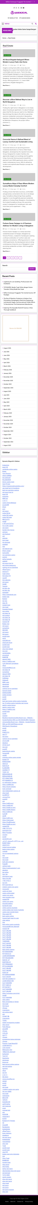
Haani (6, 65)
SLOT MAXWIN (7, 983)
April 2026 (7, 362)
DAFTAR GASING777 (8, 979)
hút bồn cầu (6, 588)
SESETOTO (5, 845)
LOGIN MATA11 (7, 1045)
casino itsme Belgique (9, 503)
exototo (4, 557)
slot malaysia (6, 1106)
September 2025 (8, 388)
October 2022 (7, 438)
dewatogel (5, 684)
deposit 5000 (6, 659)
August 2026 (7, 348)
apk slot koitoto (7, 1066)
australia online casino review (11, 757)
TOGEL (4, 1020)
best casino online (8, 916)
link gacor (5, 634)
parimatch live (6, 830)
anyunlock (5, 655)
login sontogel (6, 789)
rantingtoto (5, 1096)
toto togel (5, 607)
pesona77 (5, 571)
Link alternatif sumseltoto (10, 663)
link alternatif (6, 478)
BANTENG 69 (6, 962)
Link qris (5, 1033)
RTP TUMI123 (6, 985)
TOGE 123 (5, 772)
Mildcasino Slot (7, 1050)
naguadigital (6, 1141)
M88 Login (5, 682)
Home (7, 1201)
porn (3, 509)
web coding (6, 999)
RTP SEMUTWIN (7, 778)
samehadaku (6, 653)
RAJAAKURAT (6, 480)
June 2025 (7, 398)
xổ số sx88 (5, 741)
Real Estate (7, 55)
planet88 (5, 1029)
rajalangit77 (6, 1116)
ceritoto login (6, 866)
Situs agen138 (6, 914)
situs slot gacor (7, 1179)
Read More (6, 85)
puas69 (4, 749)
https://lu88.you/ (7, 818)
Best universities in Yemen (10, 1002)
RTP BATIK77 (6, 987)
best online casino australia (11, 924)
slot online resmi (7, 1012)
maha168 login (7, 517)
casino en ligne (7, 891)
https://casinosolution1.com (11, 868)
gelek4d (4, 561)
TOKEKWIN (5, 941)
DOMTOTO (5, 732)
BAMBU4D (5, 1160)
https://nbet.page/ (8, 820)
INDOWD (5, 630)
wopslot (4, 716)
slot (3, 536)
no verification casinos (9, 782)
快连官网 (5, 1114)
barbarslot (5, 1054)
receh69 (4, 799)
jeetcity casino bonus (9, 705)
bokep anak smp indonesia (10, 1154)
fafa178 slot (6, 484)
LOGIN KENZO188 (8, 981)
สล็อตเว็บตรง (6, 569)
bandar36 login (7, 906)
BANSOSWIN (6, 761)
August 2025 (7, 391)
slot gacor (5, 511)
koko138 (5, 467)
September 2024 (8, 431)
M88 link (5, 498)
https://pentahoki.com (9, 594)
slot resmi (5, 528)
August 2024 (7, 434)
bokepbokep (6, 1129)
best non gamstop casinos (10, 490)
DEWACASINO (6, 693)
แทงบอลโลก (6, 797)
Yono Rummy (6, 473)
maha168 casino (7, 515)
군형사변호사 (6, 880)
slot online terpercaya (9, 565)
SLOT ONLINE (6, 931)
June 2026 (7, 355)
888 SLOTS (5, 519)
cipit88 (4, 755)
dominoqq (5, 1060)
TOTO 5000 (6, 1175)
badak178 (5, 759)
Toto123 (5, 1056)
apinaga (5, 532)
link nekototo (6, 580)
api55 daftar (6, 1104)
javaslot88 (5, 505)
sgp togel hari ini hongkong (10, 488)
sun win (4, 883)
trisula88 (5, 1125)
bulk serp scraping (8, 862)
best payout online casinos (10, 1064)
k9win (4, 507)
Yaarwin (4, 586)
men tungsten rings (8, 897)
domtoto (5, 1068)
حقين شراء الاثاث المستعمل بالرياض (13, 841)
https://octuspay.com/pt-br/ (11, 993)
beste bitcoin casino (8, 751)
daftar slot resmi (7, 1169)
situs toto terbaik (7, 649)
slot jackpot (6, 615)
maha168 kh (6, 513)
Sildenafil (5, 680)
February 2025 (8, 413)
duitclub (4, 538)
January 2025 (7, 416)
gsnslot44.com (7, 839)
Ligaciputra (5, 1010)
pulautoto (5, 496)
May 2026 (6, 359)
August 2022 (7, 445)
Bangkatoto (6, 1127)
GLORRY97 (5, 795)
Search (4, 265)
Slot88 (4, 584)
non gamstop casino (8, 555)
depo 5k (4, 603)
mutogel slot (6, 1110)
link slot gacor (6, 1137)
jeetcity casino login (8, 707)
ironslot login (6, 1162)
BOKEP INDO (6, 843)
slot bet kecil (6, 1173)
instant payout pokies (9, 847)
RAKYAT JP (6, 960)
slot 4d (4, 1073)
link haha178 (6, 576)
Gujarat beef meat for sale (10, 918)
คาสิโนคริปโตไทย (8, 523)
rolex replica (6, 920)
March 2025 (7, 409)
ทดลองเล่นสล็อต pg (8, 1079)
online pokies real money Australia (13, 910)
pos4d (4, 697)
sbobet (4, 1081)
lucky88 (4, 814)
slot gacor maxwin (8, 1189)
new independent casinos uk (11, 791)
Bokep (4, 471)
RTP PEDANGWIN (7, 958)
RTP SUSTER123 (7, 885)
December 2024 (8, 420)
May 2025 (6, 402)
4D (3, 1123)
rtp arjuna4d (6, 542)
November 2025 (8, 380)
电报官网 (5, 657)
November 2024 (8, 424)
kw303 (4, 1118)
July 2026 (6, 351)
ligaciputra (5, 1058)
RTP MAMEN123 (7, 780)
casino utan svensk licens (10, 912)
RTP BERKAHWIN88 (8, 974)
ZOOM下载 (5, 1016)
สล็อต (4, 665)
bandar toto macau (8, 530)
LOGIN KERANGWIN (8, 956)
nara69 (4, 578)
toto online (5, 611)
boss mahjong (6, 1133)
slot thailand (6, 534)
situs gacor (5, 1025)
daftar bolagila (7, 559)
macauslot (5, 889)
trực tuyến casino (7, 526)
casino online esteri (8, 893)
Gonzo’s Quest (6, 690)
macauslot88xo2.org (8, 668)
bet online (5, 872)
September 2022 (8, 442)
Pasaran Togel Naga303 (9, 1043)
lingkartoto (5, 465)
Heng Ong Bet (6, 878)
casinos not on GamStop (10, 567)
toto (3, 855)
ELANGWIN (5, 768)
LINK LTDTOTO (7, 828)
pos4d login (6, 636)
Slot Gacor (5, 1006)
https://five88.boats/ (8, 822)
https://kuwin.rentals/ (9, 787)
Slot (3, 546)
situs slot (5, 1144)
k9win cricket (6, 551)
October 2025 (7, 384)
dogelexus (5, 1135)
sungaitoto (5, 628)
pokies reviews (6, 695)
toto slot (5, 651)
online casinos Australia (9, 908)
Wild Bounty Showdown (9, 726)
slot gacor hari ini (7, 492)
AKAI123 (5, 764)
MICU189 (5, 1098)
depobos (5, 743)
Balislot (4, 599)
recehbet (5, 544)
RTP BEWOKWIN (7, 951)
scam (4, 1108)
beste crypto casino (8, 849)
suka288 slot (6, 640)
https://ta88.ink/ (7, 812)
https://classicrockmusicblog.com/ (13, 486)
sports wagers (6, 1177)
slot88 (4, 521)
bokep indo (5, 597)
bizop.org (5, 1062)
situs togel (5, 793)
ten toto (4, 601)
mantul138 (5, 622)
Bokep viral (5, 624)
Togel (4, 1146)
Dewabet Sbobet (7, 609)
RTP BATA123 (6, 954)
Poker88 (5, 864)
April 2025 (7, 406)
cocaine (4, 835)
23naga (4, 1008)
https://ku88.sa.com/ (9, 807)
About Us (12, 1201)
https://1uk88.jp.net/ (8, 661)
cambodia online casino (9, 469)
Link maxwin (6, 1048)
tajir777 (4, 1035)
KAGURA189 (6, 1102)
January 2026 (7, 373)
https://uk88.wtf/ (7, 805)
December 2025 (8, 377)
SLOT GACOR (6, 943)
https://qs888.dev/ (8, 784)
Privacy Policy (29, 1201)
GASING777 (6, 770)
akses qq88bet (6, 475)
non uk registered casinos (10, 853)
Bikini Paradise (7, 832)
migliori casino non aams (10, 887)
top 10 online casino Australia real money (15, 703)
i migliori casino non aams (10, 1089)
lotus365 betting (7, 903)
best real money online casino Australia (14, 701)
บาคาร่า (4, 501)
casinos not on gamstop (9, 688)
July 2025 (6, 395)
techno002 (5, 553)
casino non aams (7, 895)
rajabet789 (5, 826)
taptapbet (5, 592)
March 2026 (7, 366)
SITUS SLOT (6, 745)
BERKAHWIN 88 (7, 774)
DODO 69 (5, 972)
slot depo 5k (6, 613)
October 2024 (7, 427)
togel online (6, 574)
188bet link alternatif (8, 1052)
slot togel (5, 1087)
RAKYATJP (5, 766)
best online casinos (8, 949)
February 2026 (8, 370)
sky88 (4, 816)
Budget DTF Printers (8, 1121)
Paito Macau (6, 1027)
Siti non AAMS (6, 1091)
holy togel (5, 540)
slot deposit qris (7, 549)
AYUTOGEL (5, 1167)
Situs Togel (5, 1158)
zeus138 (5, 1152)
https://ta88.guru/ (8, 803)
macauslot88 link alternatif (10, 926)
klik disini (5, 1077)
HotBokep (5, 678)
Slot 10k (5, 874)
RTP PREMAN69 (7, 964)
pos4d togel (6, 1148)
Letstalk (4, 851)
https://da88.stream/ (8, 809)
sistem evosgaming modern (11, 1022)
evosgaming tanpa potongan (11, 1039)
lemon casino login (8, 482)
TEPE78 (4, 1100)
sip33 (4, 638)
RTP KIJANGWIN (7, 966)
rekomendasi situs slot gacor (11, 1171)
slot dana (5, 736)
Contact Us (20, 1201)
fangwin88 (5, 753)
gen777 (4, 734)
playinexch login (7, 876)
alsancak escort (7, 642)
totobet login (6, 605)
